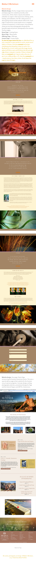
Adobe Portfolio (23, 557)
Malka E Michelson (10, 4)
